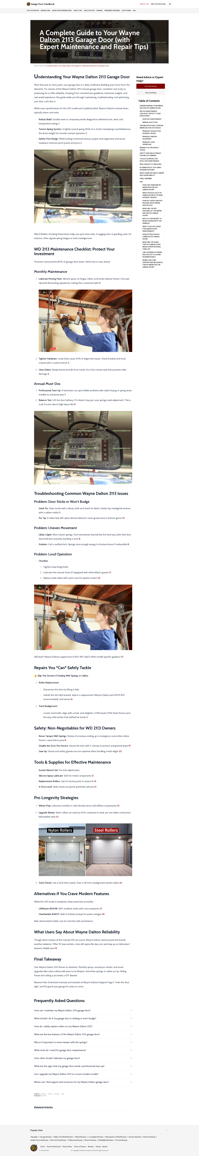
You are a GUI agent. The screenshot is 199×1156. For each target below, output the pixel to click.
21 (93, 775)
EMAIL (62, 1094)
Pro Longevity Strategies (151, 164)
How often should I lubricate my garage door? (57, 1058)
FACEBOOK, (43, 1094)
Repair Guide (45, 10)
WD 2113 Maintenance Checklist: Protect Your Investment (150, 113)
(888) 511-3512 (144, 4)
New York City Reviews (58, 1140)
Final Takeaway (146, 178)
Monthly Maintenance (151, 119)
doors (42, 66)
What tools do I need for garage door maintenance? (60, 1050)
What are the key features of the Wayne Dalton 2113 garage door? (67, 1034)
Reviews (100, 10)
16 (71, 699)
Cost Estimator (33, 10)
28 (103, 914)
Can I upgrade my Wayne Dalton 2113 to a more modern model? (66, 1074)
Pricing (98, 1147)
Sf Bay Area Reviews (75, 1140)
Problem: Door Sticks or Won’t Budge (151, 132)
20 (120, 751)
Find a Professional (158, 4)
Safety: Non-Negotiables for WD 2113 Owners (150, 154)
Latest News (126, 10)
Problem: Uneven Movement (149, 138)
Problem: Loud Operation (148, 143)
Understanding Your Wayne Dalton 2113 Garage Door (151, 107)
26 (120, 882)
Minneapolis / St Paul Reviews (116, 1137)
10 (123, 518)
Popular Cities (36, 1130)
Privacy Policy (67, 1147)
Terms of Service (80, 1147)
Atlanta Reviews (80, 1137)
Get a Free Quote (151, 86)
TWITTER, (50, 1094)
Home (36, 66)
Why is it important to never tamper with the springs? (60, 1042)
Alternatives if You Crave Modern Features (150, 168)
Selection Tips (89, 10)
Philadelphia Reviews (105, 1140)
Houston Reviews (135, 1137)
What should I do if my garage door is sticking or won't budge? (65, 1018)
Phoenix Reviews (149, 1137)
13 (110, 572)
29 (55, 948)
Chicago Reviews (46, 1137)
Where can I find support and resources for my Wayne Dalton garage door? (71, 1082)
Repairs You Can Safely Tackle (149, 149)
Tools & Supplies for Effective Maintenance (149, 160)
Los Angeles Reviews (96, 1137)
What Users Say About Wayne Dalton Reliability (152, 174)
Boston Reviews (90, 1140)
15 (122, 656)
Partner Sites (45, 1150)
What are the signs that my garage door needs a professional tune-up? (69, 1066)
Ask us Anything (150, 93)
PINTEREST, (57, 1094)
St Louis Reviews (121, 1140)
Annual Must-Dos (150, 122)
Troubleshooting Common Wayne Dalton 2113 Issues (151, 126)
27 (101, 908)
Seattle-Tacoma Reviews (39, 1140)
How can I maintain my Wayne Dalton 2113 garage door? (62, 1010)
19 (129, 745)
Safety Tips (77, 10)
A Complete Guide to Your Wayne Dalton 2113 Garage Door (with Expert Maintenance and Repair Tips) (77, 66)
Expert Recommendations (62, 10)
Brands (104, 1147)
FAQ (134, 10)
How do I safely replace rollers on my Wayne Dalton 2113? (63, 1026)
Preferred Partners (112, 10)
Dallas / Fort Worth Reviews (63, 1137)
